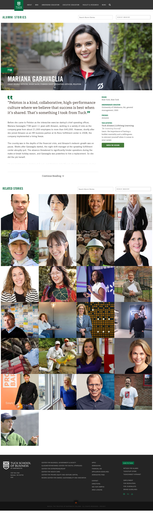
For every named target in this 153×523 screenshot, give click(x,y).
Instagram (124, 494)
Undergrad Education (50, 5)
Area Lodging (97, 490)
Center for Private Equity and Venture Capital (60, 475)
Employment (128, 480)
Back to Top (76, 502)
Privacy (103, 506)
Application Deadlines (100, 472)
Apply (94, 462)
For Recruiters (129, 483)
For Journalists (129, 486)
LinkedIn (128, 494)
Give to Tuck (128, 463)
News (104, 5)
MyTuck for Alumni (130, 468)
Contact (95, 481)
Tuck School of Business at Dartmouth (18, 5)
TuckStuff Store (129, 471)
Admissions (96, 465)
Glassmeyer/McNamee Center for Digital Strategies (62, 465)
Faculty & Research (91, 5)
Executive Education (71, 5)
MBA (36, 5)
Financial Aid (97, 469)
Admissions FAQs (98, 475)
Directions (96, 484)
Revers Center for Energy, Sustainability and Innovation (64, 478)
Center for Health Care (51, 472)
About (29, 5)
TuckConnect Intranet (132, 474)
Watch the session (112, 145)
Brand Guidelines (130, 489)
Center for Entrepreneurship (53, 469)
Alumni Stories (15, 17)
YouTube (132, 494)
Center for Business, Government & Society (59, 462)
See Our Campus (98, 487)
